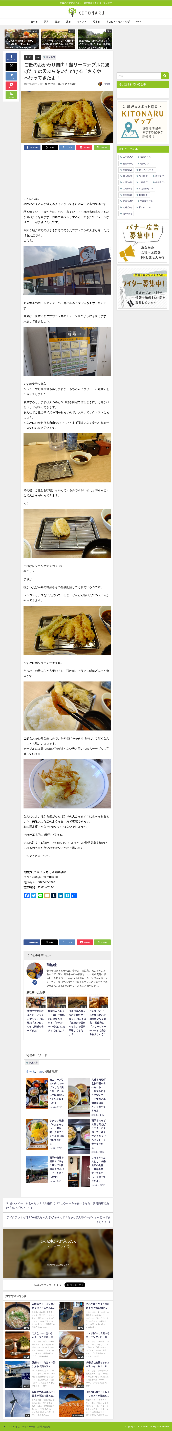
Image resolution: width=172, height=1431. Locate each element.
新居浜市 (50, 57)
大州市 (127, 182)
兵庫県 (127, 170)
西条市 (128, 164)
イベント (82, 21)
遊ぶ (57, 21)
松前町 (144, 164)
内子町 (128, 157)
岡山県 (127, 176)
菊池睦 (107, 84)
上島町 (143, 182)
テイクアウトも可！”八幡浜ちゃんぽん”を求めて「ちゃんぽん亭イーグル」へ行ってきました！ (59, 1219)
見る (68, 21)
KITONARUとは (12, 1426)
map (38, 57)
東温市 (128, 201)
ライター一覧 (28, 1426)
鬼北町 (143, 176)
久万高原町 (146, 189)
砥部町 (127, 214)
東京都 (127, 195)
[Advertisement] (45, 173)
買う (46, 21)
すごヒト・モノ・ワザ (118, 21)
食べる (34, 21)
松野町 (143, 195)
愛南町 (145, 157)
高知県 (159, 176)
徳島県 (159, 182)
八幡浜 (127, 207)
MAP (138, 21)
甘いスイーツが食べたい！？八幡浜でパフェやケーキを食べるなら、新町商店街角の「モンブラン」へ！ (57, 1205)
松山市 (144, 207)
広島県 (127, 189)
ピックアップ (146, 170)
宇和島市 (146, 201)
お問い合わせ (43, 1426)
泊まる (96, 21)
